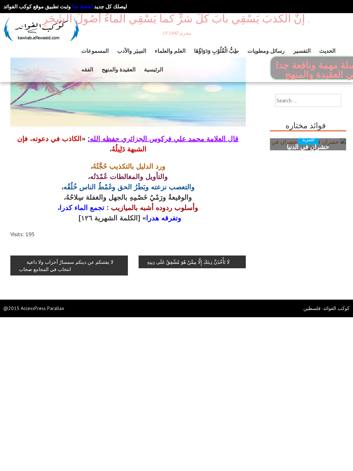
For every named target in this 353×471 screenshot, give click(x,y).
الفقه (87, 69)
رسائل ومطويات (266, 50)
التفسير (302, 50)
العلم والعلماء (170, 50)
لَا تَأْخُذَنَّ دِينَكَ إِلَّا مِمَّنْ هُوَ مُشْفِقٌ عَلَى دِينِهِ (188, 262)
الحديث (327, 50)
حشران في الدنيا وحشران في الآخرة (308, 150)
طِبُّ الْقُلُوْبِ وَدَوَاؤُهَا (216, 50)
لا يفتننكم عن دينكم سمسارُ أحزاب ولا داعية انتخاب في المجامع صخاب (66, 265)
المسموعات (95, 50)
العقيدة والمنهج (118, 69)
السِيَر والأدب (131, 50)
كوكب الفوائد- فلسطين (326, 308)
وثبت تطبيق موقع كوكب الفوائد (48, 6)
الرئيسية (153, 69)
